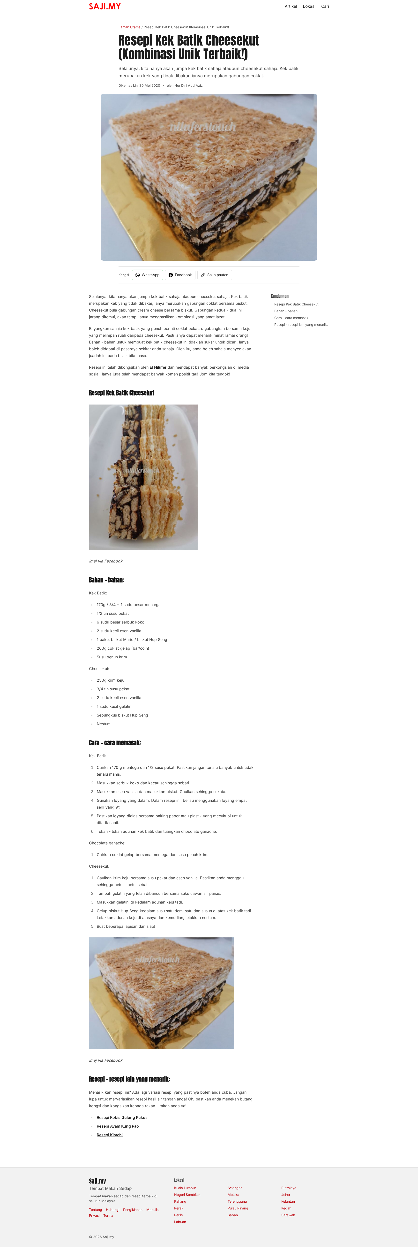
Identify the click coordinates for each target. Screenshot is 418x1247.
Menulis (152, 1210)
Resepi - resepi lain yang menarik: (301, 324)
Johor (285, 1194)
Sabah (233, 1215)
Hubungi (112, 1210)
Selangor (235, 1188)
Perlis (178, 1215)
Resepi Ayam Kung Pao (118, 1126)
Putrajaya (288, 1188)
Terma (108, 1215)
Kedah (286, 1208)
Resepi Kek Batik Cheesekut (296, 304)
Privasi (94, 1215)
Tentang (95, 1210)
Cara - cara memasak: (291, 318)
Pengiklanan (132, 1210)
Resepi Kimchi (110, 1134)
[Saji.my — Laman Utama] (105, 6)
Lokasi (309, 6)
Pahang (180, 1201)
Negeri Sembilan (187, 1194)
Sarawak (288, 1215)
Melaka (233, 1194)
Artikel (291, 6)
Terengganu (237, 1201)
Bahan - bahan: (286, 311)
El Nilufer (158, 367)
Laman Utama (130, 27)
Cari (325, 6)
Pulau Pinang (238, 1208)
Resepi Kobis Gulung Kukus (122, 1117)
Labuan (180, 1222)
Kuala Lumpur (185, 1188)
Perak (178, 1208)
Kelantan (288, 1201)
